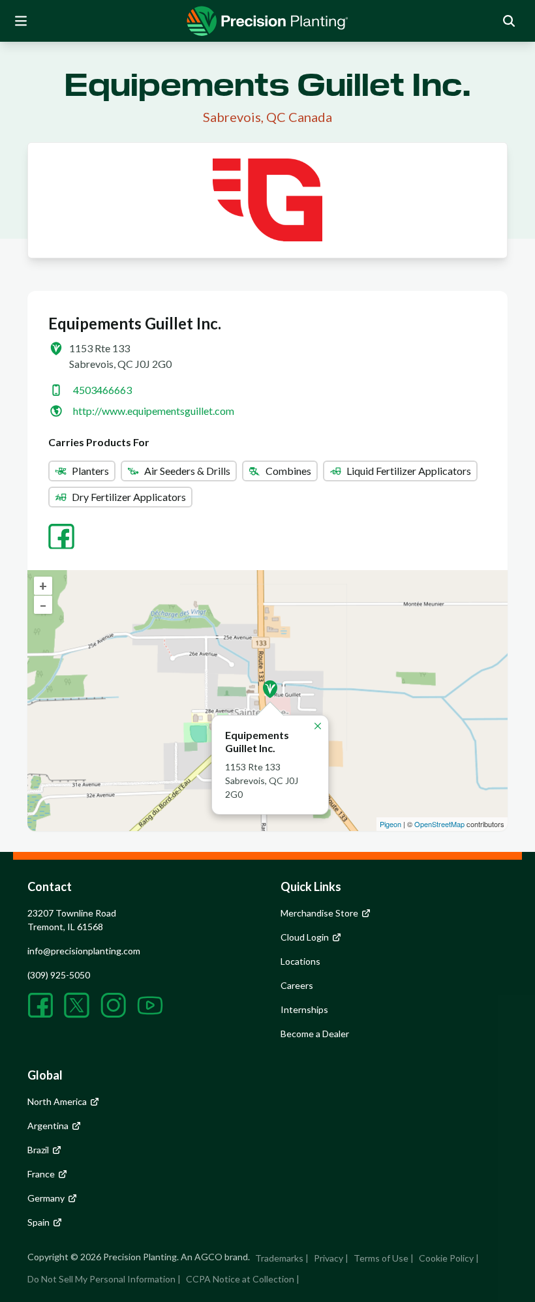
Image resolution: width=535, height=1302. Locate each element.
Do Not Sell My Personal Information (101, 1278)
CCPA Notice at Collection (240, 1278)
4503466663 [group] (102, 390)
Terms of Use (381, 1258)
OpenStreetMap (439, 824)
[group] (267, 21)
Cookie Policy (446, 1258)
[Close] (318, 726)
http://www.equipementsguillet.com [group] (153, 410)
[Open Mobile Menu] (21, 21)
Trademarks (279, 1258)
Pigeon (390, 824)
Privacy (328, 1258)
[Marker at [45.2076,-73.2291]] (270, 689)
